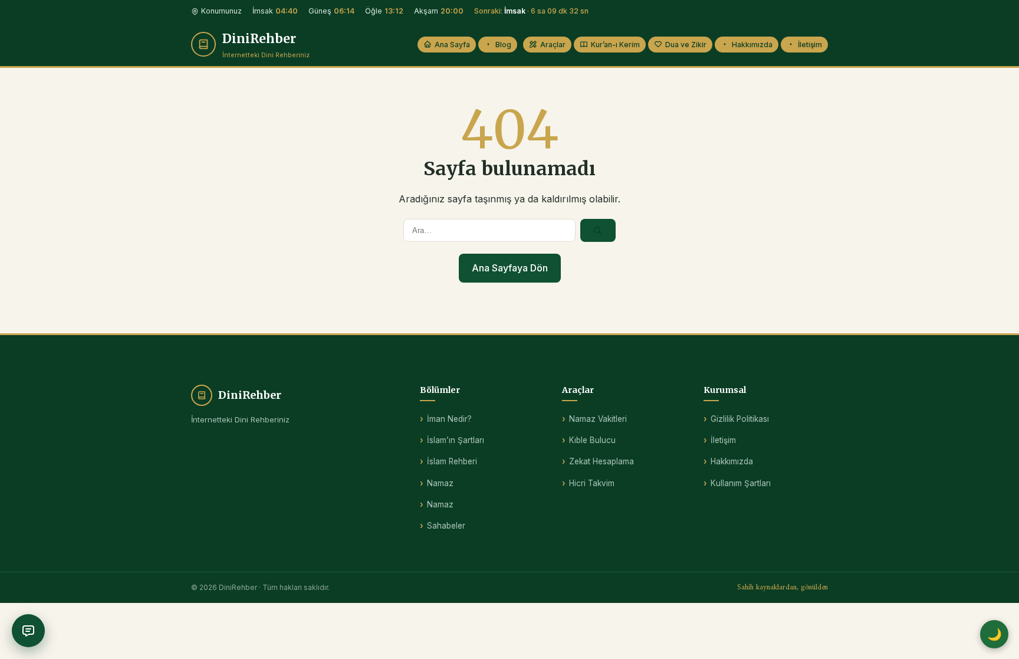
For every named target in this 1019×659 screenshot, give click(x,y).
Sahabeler (446, 525)
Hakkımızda (752, 44)
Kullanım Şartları (741, 483)
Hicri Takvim (591, 483)
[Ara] (598, 230)
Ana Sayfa (452, 44)
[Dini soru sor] (28, 630)
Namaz (440, 483)
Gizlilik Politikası (740, 419)
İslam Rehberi (452, 461)
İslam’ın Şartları (455, 440)
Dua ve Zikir (685, 44)
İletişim (810, 44)
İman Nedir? (449, 419)
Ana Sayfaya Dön (510, 268)
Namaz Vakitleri (598, 419)
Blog (503, 44)
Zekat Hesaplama (601, 461)
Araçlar (553, 44)
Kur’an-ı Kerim (615, 44)
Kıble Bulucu (592, 440)
